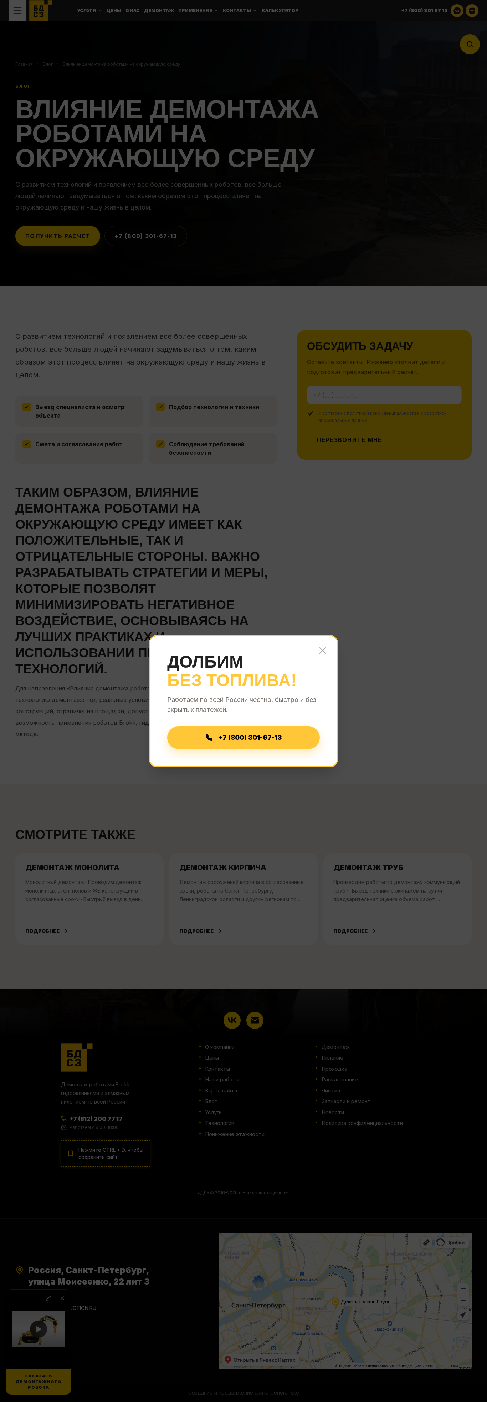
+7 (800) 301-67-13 (250, 737)
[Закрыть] (323, 650)
